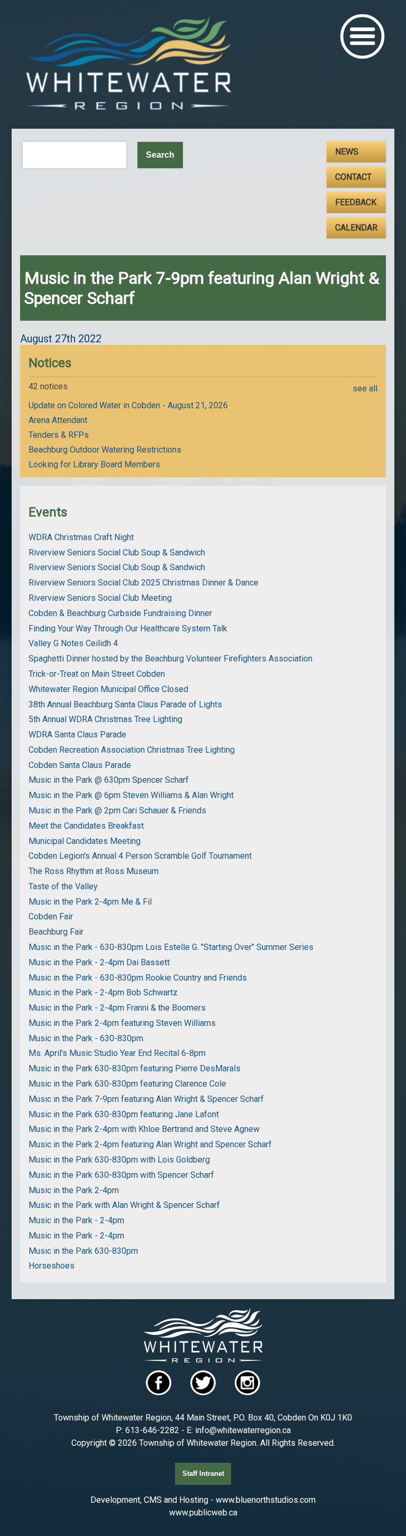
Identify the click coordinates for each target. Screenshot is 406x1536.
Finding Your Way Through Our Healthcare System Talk (128, 628)
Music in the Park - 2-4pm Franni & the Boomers (117, 1008)
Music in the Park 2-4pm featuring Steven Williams (122, 1023)
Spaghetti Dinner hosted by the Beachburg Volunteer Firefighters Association (170, 659)
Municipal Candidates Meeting (85, 841)
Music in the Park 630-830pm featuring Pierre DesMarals (135, 1068)
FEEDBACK (355, 202)
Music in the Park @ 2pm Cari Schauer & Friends (117, 810)
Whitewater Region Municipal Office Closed (108, 689)
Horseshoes (52, 1266)
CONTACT (353, 177)
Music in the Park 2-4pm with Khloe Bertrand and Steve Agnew (144, 1129)
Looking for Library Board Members (94, 464)
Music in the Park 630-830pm (83, 1251)
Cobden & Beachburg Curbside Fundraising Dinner (120, 613)
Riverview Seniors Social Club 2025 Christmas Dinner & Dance (144, 583)
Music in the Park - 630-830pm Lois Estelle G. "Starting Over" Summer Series (171, 947)
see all (365, 388)
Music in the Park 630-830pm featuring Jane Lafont (124, 1114)
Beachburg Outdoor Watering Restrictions (105, 450)
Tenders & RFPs (59, 435)
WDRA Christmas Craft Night (81, 537)
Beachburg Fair (56, 932)
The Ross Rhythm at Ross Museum (94, 871)
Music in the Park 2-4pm (74, 1190)
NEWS (346, 152)
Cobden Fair (51, 916)
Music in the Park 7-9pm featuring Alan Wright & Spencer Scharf (146, 1099)
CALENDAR (356, 228)
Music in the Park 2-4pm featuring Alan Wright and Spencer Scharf (150, 1144)
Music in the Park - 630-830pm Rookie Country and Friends (138, 978)
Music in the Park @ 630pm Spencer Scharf (109, 780)
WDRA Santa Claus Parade (77, 734)
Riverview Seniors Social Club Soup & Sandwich (117, 553)
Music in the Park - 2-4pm (76, 1220)
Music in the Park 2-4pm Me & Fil (90, 902)
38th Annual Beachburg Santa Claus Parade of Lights (125, 704)
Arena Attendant (58, 420)
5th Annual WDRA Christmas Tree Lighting (105, 719)
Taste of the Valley (63, 886)
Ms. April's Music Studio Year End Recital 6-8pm (117, 1053)
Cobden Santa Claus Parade (80, 765)
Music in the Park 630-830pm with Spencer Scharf (121, 1175)
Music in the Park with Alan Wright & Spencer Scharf (124, 1205)
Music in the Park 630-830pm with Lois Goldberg (119, 1160)
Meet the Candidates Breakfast (86, 826)
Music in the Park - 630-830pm (86, 1038)
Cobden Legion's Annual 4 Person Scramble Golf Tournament (140, 856)
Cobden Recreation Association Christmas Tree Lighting (132, 750)
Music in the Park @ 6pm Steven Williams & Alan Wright (131, 795)
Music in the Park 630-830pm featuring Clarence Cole (127, 1084)
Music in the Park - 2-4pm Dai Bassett (99, 962)
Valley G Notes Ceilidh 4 (73, 643)
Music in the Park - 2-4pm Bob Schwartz (103, 992)
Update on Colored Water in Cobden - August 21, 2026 (128, 405)
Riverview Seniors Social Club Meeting (100, 598)
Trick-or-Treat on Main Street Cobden (97, 674)
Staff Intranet (203, 1473)
